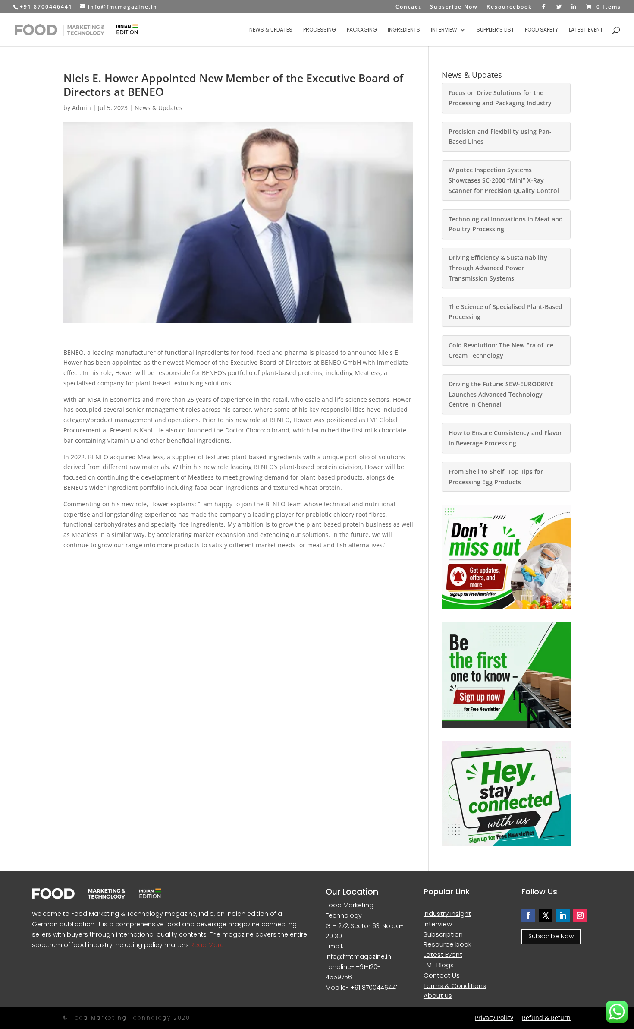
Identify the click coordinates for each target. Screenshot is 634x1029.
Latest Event (586, 30)
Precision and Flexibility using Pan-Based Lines (500, 136)
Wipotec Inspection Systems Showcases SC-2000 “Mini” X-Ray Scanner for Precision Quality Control (504, 180)
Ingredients (404, 30)
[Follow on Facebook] (528, 915)
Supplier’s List (495, 30)
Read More (206, 945)
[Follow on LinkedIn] (563, 915)
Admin (81, 108)
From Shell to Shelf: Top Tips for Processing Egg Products (496, 476)
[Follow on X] (545, 915)
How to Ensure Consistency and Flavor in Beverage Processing (505, 438)
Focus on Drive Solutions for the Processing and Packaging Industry (500, 97)
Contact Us (442, 975)
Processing (319, 30)
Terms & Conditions (455, 985)
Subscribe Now (454, 7)
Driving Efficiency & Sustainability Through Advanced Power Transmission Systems (498, 267)
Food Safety (541, 30)
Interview (444, 30)
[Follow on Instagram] (580, 915)
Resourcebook (509, 7)
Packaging (362, 30)
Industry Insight (447, 913)
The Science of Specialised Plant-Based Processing (505, 312)
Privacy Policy (494, 1017)
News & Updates (270, 30)
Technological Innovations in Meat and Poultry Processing (506, 224)
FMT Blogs (439, 964)
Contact (408, 7)
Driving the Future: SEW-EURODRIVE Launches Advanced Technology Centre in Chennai (501, 394)
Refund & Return (546, 1017)
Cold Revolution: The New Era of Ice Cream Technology (501, 350)
